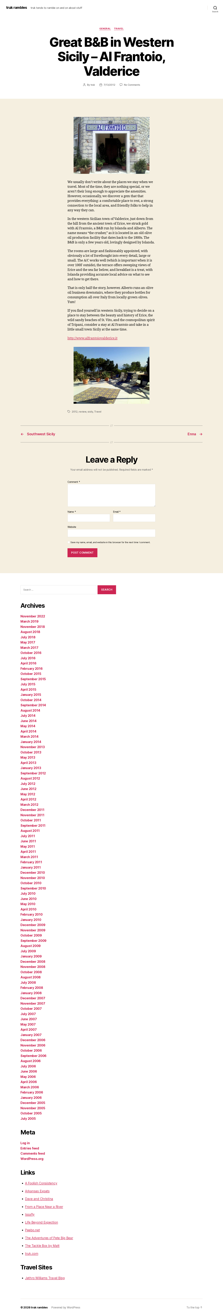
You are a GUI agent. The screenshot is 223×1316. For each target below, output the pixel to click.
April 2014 (28, 731)
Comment (74, 482)
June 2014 (28, 721)
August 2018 (30, 632)
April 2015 (28, 689)
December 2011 (32, 810)
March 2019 (29, 621)
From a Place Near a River (44, 1207)
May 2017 (27, 642)
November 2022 (32, 616)
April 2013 (28, 763)
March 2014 (29, 736)
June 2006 (28, 1071)
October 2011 (30, 820)
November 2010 (32, 878)
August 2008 (30, 977)
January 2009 (31, 956)
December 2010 (32, 873)
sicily (90, 411)
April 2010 (28, 909)
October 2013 (30, 752)
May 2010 (27, 904)
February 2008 (31, 988)
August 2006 (30, 1061)
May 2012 (27, 794)
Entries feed (29, 1148)
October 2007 (31, 1009)
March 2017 (29, 648)
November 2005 (32, 1108)
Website (72, 526)
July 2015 (27, 684)
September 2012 (33, 773)
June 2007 (28, 1019)
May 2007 (28, 1024)
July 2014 (27, 716)
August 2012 (30, 778)
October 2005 (31, 1113)
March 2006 (29, 1087)
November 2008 (32, 967)
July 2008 (28, 982)
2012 (75, 411)
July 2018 (27, 637)
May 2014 (27, 726)
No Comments (132, 84)
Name (72, 512)
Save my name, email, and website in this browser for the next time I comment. (110, 542)
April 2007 (28, 1029)
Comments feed (32, 1153)
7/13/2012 (109, 84)
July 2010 (27, 893)
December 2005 (32, 1103)
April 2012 (28, 799)
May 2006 (28, 1077)
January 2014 (30, 742)
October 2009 (31, 935)
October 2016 (30, 653)
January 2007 (31, 1035)
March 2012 (29, 805)
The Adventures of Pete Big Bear (49, 1238)
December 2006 (32, 1040)
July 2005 (28, 1119)
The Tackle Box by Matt (42, 1246)
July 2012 (27, 784)
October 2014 (30, 700)
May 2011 (27, 846)
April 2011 (28, 852)
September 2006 (33, 1056)
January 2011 (30, 867)
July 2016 (27, 658)
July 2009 (28, 951)
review (82, 411)
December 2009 (32, 925)
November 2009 (32, 930)
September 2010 (33, 888)
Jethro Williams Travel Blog (45, 1278)
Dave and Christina (39, 1199)
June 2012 (28, 789)
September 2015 (33, 679)
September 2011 (33, 825)
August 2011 (30, 831)
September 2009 (33, 941)
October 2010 (30, 883)
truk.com (31, 1253)
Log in (25, 1143)
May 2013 (27, 757)
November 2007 (32, 1003)
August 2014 (30, 710)
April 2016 (28, 663)
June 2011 (28, 841)
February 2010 (31, 914)
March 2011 (29, 857)
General (105, 28)
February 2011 (31, 862)
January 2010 (30, 920)
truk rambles (16, 7)
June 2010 (28, 899)
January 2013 (30, 768)
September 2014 (33, 705)
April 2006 (28, 1082)
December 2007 (32, 998)
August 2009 (30, 946)
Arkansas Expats (37, 1191)
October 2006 (31, 1050)
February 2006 (31, 1092)
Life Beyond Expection (41, 1222)
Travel (119, 28)
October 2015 (30, 674)
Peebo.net (32, 1230)
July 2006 (28, 1066)
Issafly (30, 1214)
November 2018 (32, 627)
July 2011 (27, 836)
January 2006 (31, 1098)
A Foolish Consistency (41, 1183)
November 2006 (32, 1045)
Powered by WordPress (65, 1307)
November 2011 (32, 815)
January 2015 (30, 695)
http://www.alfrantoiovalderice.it (92, 338)
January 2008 (31, 993)
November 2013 (32, 747)
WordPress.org (32, 1159)
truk (93, 84)
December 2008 (32, 962)
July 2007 (28, 1014)
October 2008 (31, 972)
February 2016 (31, 669)
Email (117, 512)
